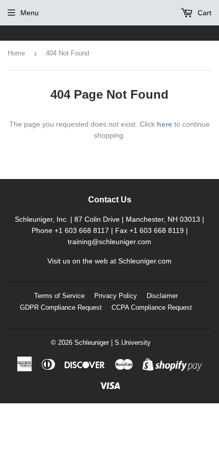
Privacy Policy (115, 296)
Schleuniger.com (145, 261)
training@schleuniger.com (109, 242)
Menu (29, 13)
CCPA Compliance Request (152, 307)
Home (16, 53)
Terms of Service (59, 296)
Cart (203, 13)
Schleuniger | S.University (112, 342)
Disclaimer (162, 296)
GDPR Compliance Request (61, 307)
